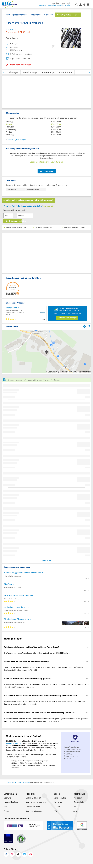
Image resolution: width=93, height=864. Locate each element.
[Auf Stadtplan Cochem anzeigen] (89, 326)
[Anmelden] (81, 4)
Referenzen (58, 802)
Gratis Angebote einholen (67, 15)
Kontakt (57, 806)
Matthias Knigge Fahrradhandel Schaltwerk (22, 572)
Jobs (5, 806)
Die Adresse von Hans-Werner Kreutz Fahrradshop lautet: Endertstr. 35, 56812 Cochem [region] (37, 653)
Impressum (77, 798)
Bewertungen (48, 72)
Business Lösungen (34, 811)
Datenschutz (78, 802)
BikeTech (8, 584)
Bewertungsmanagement (36, 802)
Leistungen (13, 72)
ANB (75, 811)
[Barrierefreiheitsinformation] (85, 4)
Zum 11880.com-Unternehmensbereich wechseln (53, 5)
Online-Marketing (33, 806)
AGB (75, 806)
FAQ (55, 811)
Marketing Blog (60, 798)
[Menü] (89, 4)
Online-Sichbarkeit (33, 798)
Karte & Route (65, 72)
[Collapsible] (87, 647)
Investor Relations (11, 802)
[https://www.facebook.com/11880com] (6, 854)
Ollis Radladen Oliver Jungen (16, 619)
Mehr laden (46, 560)
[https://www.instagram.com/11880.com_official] (12, 854)
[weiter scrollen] (89, 72)
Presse (6, 811)
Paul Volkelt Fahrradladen (15, 607)
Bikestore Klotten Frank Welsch (17, 595)
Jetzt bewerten (46, 171)
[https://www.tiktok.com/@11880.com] (18, 854)
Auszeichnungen (30, 72)
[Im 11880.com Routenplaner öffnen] (84, 326)
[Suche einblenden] (77, 4)
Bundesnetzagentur (13, 743)
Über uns (7, 798)
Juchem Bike (11, 307)
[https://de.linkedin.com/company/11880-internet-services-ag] (24, 854)
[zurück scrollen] (4, 72)
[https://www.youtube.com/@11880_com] (30, 854)
